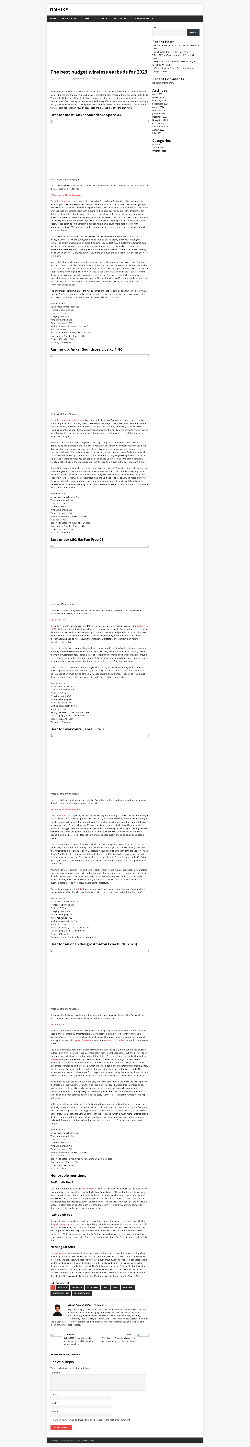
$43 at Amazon (57, 809)
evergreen (92, 1287)
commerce (77, 1287)
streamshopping (61, 1293)
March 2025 (158, 97)
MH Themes (89, 1440)
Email (53, 1403)
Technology (94, 78)
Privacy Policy (70, 18)
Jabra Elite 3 (60, 815)
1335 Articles (100, 1305)
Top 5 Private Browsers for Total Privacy (171, 52)
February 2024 (159, 110)
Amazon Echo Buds (113, 1040)
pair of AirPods (83, 1040)
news (115, 1287)
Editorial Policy (144, 18)
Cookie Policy (121, 18)
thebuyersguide (82, 1293)
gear (105, 1287)
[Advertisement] (99, 47)
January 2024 (158, 113)
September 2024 (160, 103)
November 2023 (160, 120)
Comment (55, 1372)
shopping (128, 1287)
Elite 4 (81, 889)
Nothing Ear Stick (63, 1253)
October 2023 (158, 123)
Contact (102, 18)
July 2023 (156, 133)
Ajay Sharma (78, 78)
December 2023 (160, 116)
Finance (156, 144)
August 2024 (158, 107)
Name (53, 1394)
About (88, 18)
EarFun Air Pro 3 (90, 1188)
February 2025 (159, 100)
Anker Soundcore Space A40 (68, 201)
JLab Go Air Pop (62, 1224)
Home (53, 18)
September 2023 (160, 126)
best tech (62, 1287)
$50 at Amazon (57, 1024)
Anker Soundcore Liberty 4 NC (70, 420)
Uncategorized (159, 150)
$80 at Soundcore (73, 195)
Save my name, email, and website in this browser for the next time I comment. (91, 1419)
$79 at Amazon (57, 195)
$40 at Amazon (57, 619)
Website (54, 1411)
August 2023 (158, 129)
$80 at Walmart (72, 809)
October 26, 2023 (62, 78)
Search (155, 27)
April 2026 (157, 94)
